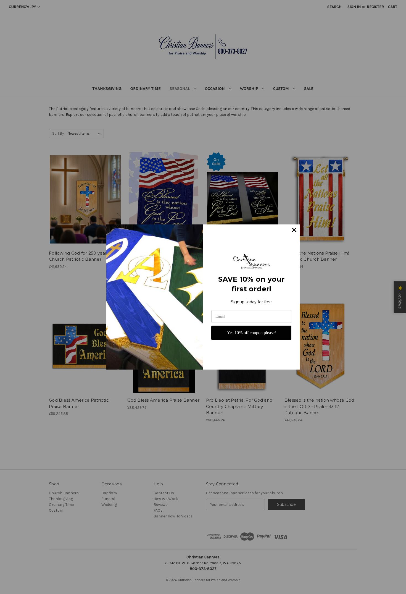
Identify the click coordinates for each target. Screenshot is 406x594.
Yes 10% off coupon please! (251, 332)
